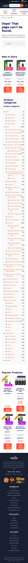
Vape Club (14, 548)
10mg (5, 81)
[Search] (22, 5)
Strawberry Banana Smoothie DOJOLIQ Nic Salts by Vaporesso (7, 74)
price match (14, 545)
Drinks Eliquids (12, 181)
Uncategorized (10, 297)
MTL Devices (11, 342)
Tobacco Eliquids (13, 259)
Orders (14, 518)
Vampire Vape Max (15, 214)
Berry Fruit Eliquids (13, 154)
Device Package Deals (14, 142)
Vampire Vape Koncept (16, 248)
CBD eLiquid (11, 124)
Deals (7, 127)
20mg (9, 81)
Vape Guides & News (14, 510)
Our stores (14, 535)
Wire (9, 330)
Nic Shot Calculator (14, 490)
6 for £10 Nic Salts (13, 139)
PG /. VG (12, 178)
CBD (7, 111)
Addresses (14, 520)
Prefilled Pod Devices (12, 291)
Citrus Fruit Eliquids (13, 160)
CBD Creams (11, 115)
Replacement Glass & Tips (15, 318)
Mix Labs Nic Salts (15, 206)
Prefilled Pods (10, 294)
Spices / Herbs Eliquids (14, 251)
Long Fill (10, 184)
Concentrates (12, 163)
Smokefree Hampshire (14, 550)
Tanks (9, 324)
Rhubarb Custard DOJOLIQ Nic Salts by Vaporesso (20, 74)
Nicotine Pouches (11, 285)
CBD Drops (11, 117)
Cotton (10, 309)
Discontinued (11, 169)
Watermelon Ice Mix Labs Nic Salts (20, 427)
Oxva (9, 345)
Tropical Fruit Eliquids (14, 262)
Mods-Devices (12, 339)
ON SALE (8, 288)
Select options (8, 409)
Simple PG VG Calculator (14, 493)
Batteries (10, 303)
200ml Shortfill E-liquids (17, 230)
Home (5, 17)
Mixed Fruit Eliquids (13, 192)
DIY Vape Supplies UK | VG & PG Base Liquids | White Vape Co (16, 173)
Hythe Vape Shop (14, 540)
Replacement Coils (13, 315)
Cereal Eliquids (12, 157)
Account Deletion (14, 527)
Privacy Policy (14, 502)
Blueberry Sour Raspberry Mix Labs (8, 428)
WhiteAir (8, 360)
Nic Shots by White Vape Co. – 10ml (20, 390)
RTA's (9, 351)
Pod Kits (10, 348)
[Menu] (26, 5)
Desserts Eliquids (13, 166)
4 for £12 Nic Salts (13, 133)
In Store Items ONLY (12, 279)
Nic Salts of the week (12, 282)
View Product (8, 89)
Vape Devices (10, 333)
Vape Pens (11, 357)
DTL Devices (11, 336)
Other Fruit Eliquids (13, 220)
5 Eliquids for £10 (13, 136)
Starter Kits (11, 354)
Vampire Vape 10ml (15, 151)
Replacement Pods (13, 321)
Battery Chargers (13, 306)
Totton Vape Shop (14, 543)
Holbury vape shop (14, 538)
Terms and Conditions (14, 500)
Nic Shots (10, 217)
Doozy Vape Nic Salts (16, 203)
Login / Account (14, 523)
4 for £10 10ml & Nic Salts (15, 130)
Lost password (14, 525)
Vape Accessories (11, 300)
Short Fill (10, 223)
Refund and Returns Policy (14, 495)
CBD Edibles (11, 121)
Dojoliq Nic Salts (15, 200)
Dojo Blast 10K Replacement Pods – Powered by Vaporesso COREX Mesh (7, 390)
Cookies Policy (14, 505)
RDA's (9, 312)
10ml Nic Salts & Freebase (15, 148)
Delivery (14, 498)
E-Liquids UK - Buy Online (13, 145)
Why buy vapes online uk (14, 507)
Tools (9, 327)
